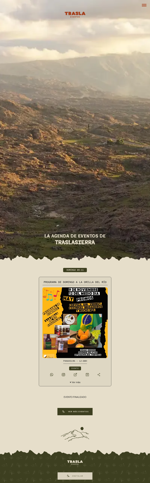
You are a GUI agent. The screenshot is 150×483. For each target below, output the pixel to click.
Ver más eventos (78, 411)
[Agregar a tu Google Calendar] (87, 374)
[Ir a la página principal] (75, 462)
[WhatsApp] (51, 374)
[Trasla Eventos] (75, 15)
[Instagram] (63, 374)
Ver (75, 382)
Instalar (77, 476)
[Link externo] (75, 374)
